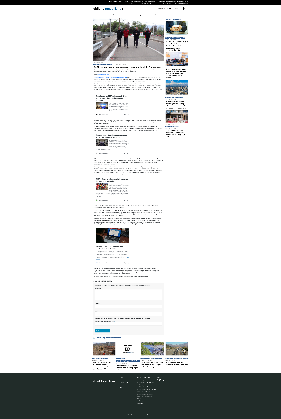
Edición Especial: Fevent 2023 (145, 401)
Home (100, 15)
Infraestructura (169, 358)
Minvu (171, 97)
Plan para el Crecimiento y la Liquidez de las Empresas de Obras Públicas (127, 361)
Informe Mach (175, 126)
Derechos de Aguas (145, 358)
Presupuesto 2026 (103, 358)
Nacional (127, 15)
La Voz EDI (107, 15)
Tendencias (172, 15)
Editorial (119, 358)
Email (96, 311)
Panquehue (104, 64)
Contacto (180, 15)
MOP (95, 64)
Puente (110, 64)
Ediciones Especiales (159, 15)
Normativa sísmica (178, 97)
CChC (94, 358)
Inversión (176, 358)
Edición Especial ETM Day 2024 (145, 382)
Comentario (98, 288)
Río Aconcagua (157, 358)
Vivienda (183, 37)
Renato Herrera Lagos (103, 74)
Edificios (167, 97)
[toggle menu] (165, 15)
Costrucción (168, 126)
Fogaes (167, 37)
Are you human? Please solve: (103, 321)
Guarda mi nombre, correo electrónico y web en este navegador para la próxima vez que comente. (122, 318)
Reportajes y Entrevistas (145, 15)
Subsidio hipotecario (175, 37)
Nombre (97, 303)
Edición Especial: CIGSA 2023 (145, 394)
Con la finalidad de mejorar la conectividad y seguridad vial (110, 77)
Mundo (134, 15)
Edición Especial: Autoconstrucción (146, 389)
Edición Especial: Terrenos (144, 391)
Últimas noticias (117, 15)
